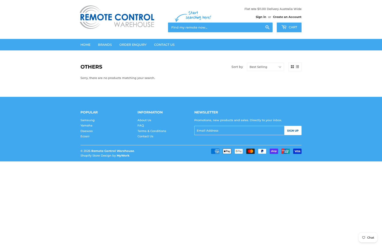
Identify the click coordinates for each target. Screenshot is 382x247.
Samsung (87, 120)
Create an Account (287, 17)
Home (85, 45)
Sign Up (293, 130)
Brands (105, 45)
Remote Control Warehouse (112, 151)
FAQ (141, 125)
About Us (144, 120)
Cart (292, 27)
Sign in (261, 17)
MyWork (123, 155)
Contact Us (164, 45)
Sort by (237, 67)
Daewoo (86, 131)
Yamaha (86, 125)
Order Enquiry (133, 45)
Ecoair (85, 136)
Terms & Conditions (152, 131)
